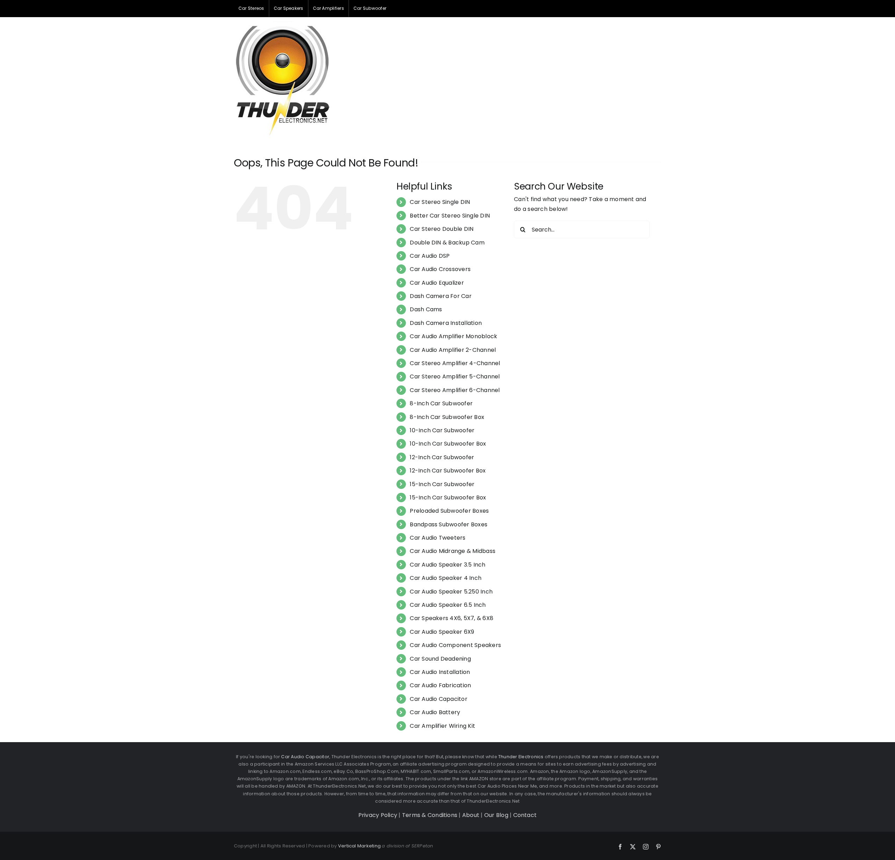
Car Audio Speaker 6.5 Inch (448, 605)
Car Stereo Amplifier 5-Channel (455, 376)
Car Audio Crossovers (440, 269)
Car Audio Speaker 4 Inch (445, 578)
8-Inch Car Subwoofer (441, 403)
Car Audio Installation (440, 672)
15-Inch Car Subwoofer (442, 484)
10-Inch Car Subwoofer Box (448, 444)
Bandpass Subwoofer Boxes (448, 524)
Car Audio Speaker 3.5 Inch (447, 565)
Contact (525, 815)
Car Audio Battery (435, 712)
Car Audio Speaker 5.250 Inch (451, 592)
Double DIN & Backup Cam (447, 243)
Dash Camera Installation (446, 323)
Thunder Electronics (521, 757)
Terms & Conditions (429, 815)
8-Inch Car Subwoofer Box (447, 417)
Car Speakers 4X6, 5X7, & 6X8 (451, 618)
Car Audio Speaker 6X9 (442, 632)
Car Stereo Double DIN (441, 229)
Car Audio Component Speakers (455, 645)
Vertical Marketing (359, 846)
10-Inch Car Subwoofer (442, 430)
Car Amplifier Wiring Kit (442, 726)
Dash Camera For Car (441, 296)
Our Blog (496, 815)
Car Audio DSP (430, 256)
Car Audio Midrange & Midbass (452, 551)
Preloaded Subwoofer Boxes (449, 511)
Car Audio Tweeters (437, 538)
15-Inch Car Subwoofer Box (448, 497)
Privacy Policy (377, 815)
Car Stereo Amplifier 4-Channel (455, 363)
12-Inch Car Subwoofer (442, 457)
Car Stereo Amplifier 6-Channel (455, 390)
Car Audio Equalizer (437, 283)
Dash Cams (426, 309)
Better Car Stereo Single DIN (450, 216)
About (470, 815)
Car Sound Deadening (440, 659)
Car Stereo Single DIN (440, 202)
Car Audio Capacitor (438, 699)
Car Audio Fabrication (440, 685)
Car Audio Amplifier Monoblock (453, 336)
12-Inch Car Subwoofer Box (448, 471)
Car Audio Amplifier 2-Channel (453, 350)
